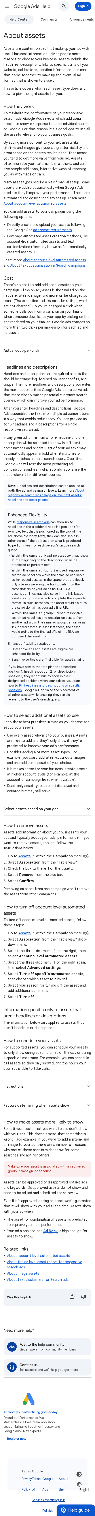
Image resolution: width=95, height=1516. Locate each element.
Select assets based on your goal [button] (31, 809)
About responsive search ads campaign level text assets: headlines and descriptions (46, 495)
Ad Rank (50, 1231)
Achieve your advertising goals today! (31, 1412)
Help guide (79, 1510)
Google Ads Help (32, 6)
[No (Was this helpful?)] (83, 1297)
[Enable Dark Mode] (79, 1474)
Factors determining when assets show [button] (36, 1105)
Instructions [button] (13, 1086)
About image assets (23, 1273)
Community (49, 19)
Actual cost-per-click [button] (21, 350)
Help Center (19, 19)
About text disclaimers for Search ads (37, 1279)
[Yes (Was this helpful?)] (72, 1297)
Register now (16, 1439)
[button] (7, 6)
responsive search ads (33, 522)
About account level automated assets (35, 203)
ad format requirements (52, 230)
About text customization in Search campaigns (48, 265)
